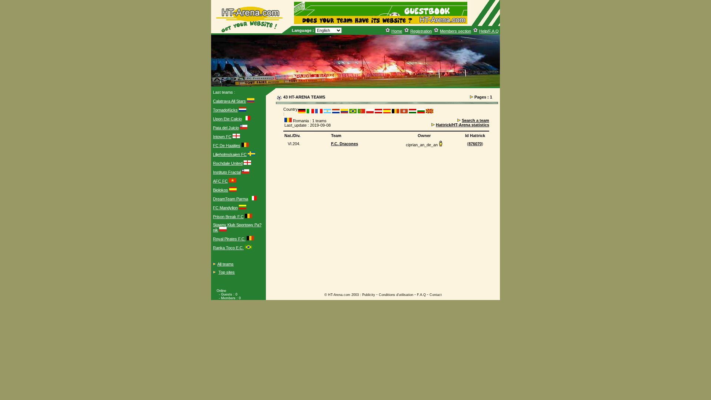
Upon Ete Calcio (227, 119)
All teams (225, 264)
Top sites (226, 272)
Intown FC (222, 136)
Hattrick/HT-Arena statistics (462, 125)
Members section (455, 31)
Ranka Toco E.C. (228, 248)
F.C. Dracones (344, 143)
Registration (421, 31)
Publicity (368, 295)
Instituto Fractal (227, 172)
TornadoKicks (225, 110)
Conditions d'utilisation (396, 295)
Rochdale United (228, 163)
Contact (436, 295)
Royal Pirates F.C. (229, 239)
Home (396, 31)
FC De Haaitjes (226, 145)
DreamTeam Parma (230, 199)
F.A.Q (421, 295)
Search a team (475, 120)
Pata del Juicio (226, 128)
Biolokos (220, 190)
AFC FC (220, 181)
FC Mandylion (225, 208)
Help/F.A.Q (489, 31)
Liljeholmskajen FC (230, 154)
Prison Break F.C (228, 216)
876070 (475, 143)
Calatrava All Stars (229, 101)
